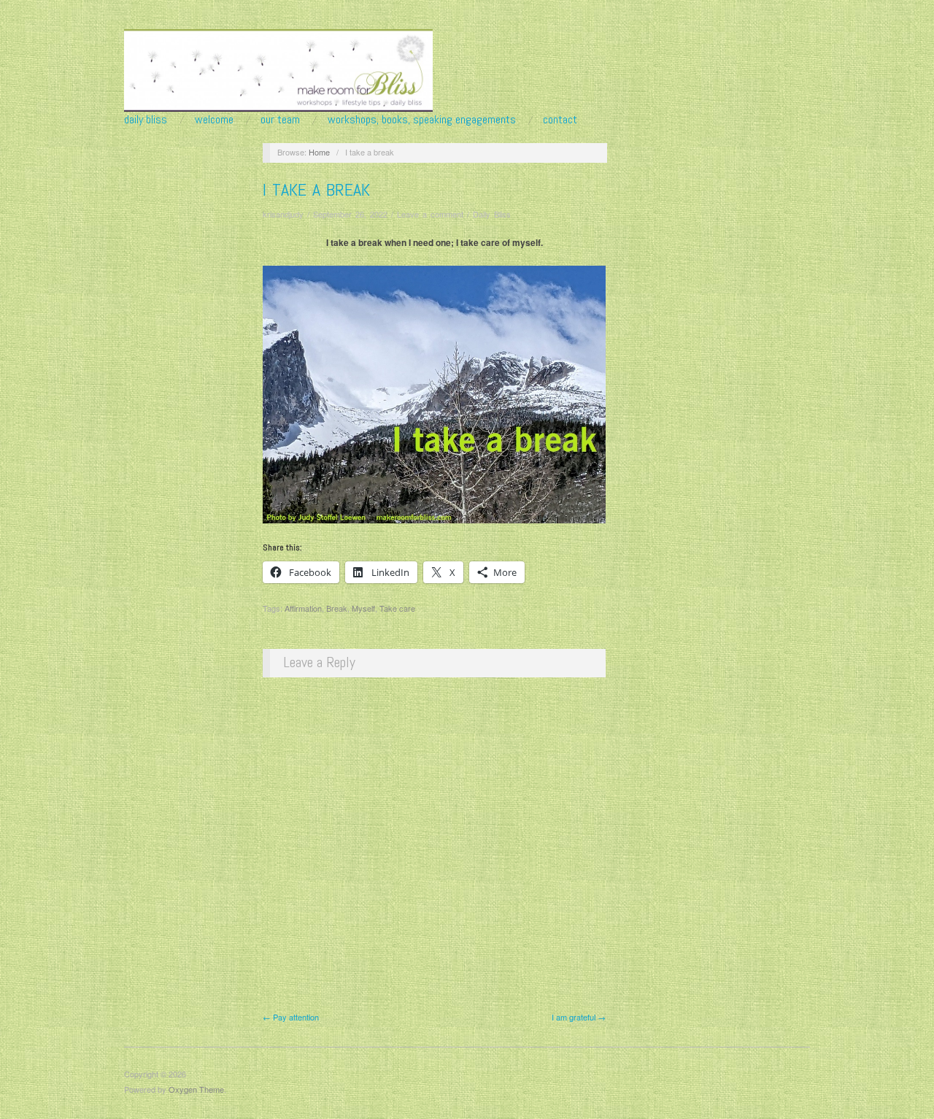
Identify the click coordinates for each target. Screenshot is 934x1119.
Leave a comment (430, 214)
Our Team (280, 120)
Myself (363, 608)
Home (319, 152)
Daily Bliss (145, 120)
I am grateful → (579, 1017)
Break (336, 608)
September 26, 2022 (350, 214)
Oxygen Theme (196, 1089)
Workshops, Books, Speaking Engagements (422, 120)
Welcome (214, 120)
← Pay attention (291, 1017)
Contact (560, 120)
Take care (397, 608)
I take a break (316, 189)
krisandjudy (283, 214)
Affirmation (303, 608)
